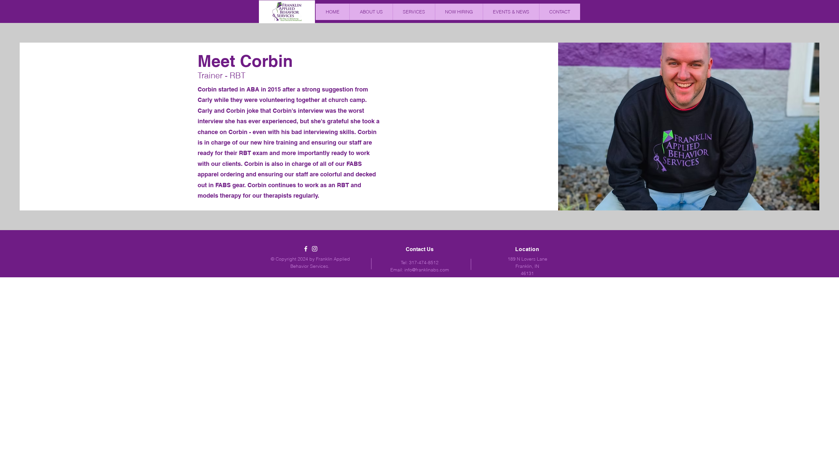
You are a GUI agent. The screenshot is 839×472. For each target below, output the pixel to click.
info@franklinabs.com (426, 270)
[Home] (287, 11)
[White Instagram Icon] (314, 248)
